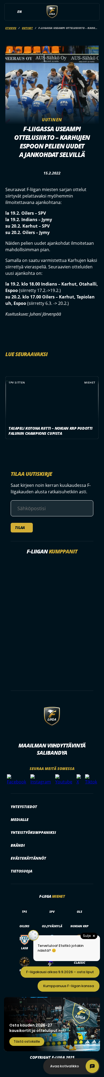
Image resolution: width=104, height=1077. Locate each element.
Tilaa (20, 527)
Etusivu (10, 28)
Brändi (18, 845)
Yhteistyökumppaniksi (33, 832)
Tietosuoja (21, 871)
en (19, 11)
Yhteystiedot (24, 806)
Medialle (20, 819)
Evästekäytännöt (28, 858)
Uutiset (27, 28)
